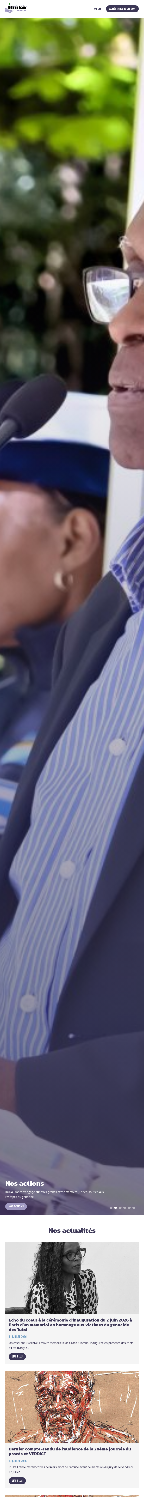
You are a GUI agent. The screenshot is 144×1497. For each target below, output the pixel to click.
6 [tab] (134, 1208)
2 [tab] (116, 1208)
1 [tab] (111, 1208)
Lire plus (17, 1356)
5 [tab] (130, 1208)
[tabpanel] (72, 616)
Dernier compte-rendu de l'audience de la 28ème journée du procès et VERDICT (70, 1451)
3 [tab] (121, 1208)
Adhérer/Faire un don (122, 9)
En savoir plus (17, 1206)
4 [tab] (125, 1208)
